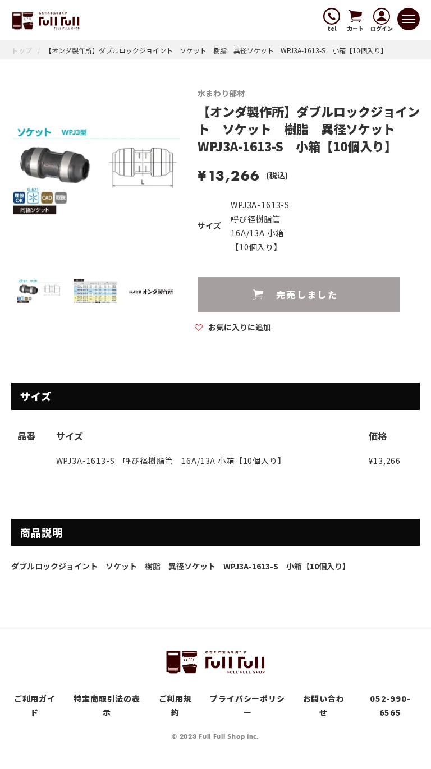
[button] (233, 326)
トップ (22, 50)
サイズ (209, 225)
